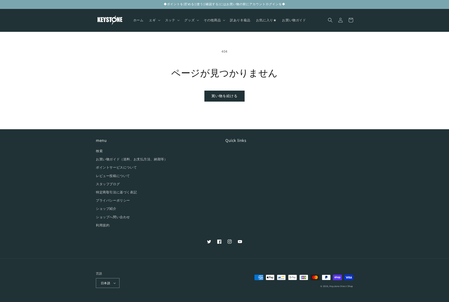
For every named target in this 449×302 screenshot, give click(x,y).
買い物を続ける (224, 96)
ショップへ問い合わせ (113, 217)
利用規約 (102, 225)
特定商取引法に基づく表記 (116, 192)
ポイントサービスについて (116, 167)
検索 (99, 151)
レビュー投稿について (113, 176)
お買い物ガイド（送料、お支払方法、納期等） (132, 159)
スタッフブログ (108, 184)
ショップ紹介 (106, 208)
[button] (154, 20)
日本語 (105, 283)
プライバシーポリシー (113, 200)
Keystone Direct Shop (341, 286)
